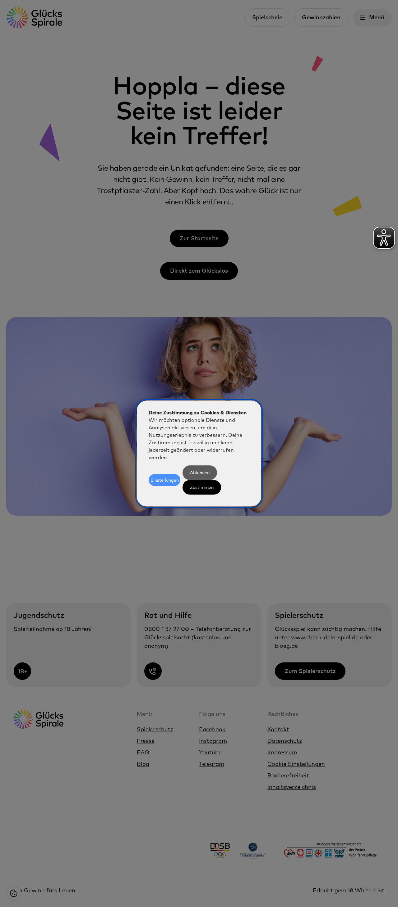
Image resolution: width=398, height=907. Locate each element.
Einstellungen (164, 480)
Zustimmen (202, 487)
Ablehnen (200, 472)
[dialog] (199, 453)
